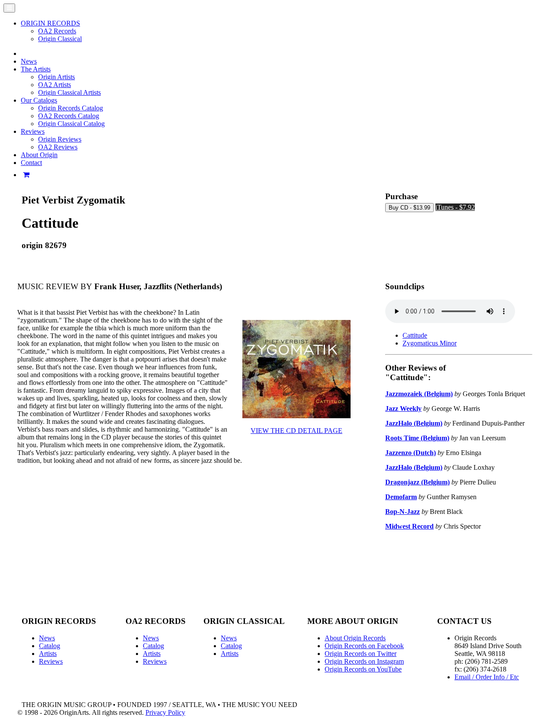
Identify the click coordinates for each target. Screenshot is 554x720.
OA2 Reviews (57, 147)
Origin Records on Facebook (364, 645)
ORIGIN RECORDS (50, 23)
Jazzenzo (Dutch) (410, 452)
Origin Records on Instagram (364, 661)
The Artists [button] (36, 69)
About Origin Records (355, 638)
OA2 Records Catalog (68, 115)
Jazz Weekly (403, 408)
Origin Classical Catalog (71, 123)
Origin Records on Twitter (360, 653)
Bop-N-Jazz (402, 511)
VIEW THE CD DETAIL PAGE (296, 430)
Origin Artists (56, 77)
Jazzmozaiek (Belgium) (419, 393)
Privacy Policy (165, 712)
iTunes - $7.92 (455, 207)
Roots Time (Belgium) (417, 438)
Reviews (51, 661)
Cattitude (415, 335)
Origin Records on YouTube (363, 669)
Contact (31, 162)
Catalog (49, 645)
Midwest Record (409, 526)
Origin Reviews (59, 139)
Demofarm (401, 496)
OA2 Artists (54, 84)
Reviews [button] (33, 131)
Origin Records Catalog (70, 108)
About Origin (39, 154)
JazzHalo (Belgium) (413, 423)
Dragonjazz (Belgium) (417, 482)
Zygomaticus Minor (430, 343)
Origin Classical (60, 38)
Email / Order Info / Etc (486, 677)
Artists (48, 653)
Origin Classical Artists (69, 92)
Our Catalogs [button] (39, 100)
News (29, 61)
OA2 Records (57, 31)
